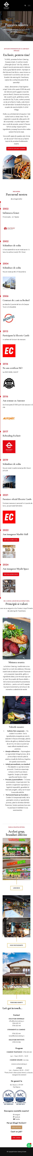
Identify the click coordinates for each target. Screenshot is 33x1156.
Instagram (17, 1115)
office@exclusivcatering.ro (16, 1021)
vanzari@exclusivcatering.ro (16, 1036)
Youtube (17, 1119)
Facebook (17, 1117)
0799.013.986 (16, 1042)
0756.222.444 (16, 1026)
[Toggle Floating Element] (29, 1145)
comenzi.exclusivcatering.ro (19, 1064)
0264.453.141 (16, 1023)
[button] (16, 148)
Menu (28, 5)
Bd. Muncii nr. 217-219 (16, 1085)
